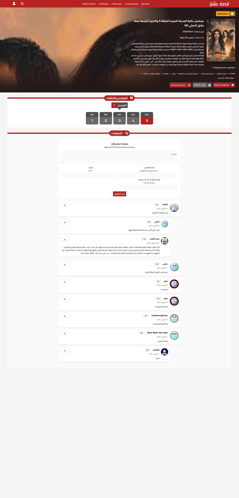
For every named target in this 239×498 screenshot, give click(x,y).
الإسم (90, 167)
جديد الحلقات (221, 73)
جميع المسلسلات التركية (188, 73)
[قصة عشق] (219, 3)
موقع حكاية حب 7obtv (151, 73)
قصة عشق (145, 3)
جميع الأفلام (103, 3)
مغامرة (165, 73)
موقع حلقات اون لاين (226, 77)
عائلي (174, 73)
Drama (232, 73)
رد (65, 205)
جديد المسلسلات (207, 73)
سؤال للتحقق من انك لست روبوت (148, 179)
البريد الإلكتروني (148, 167)
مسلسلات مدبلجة (89, 3)
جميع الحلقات (116, 3)
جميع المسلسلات (131, 3)
